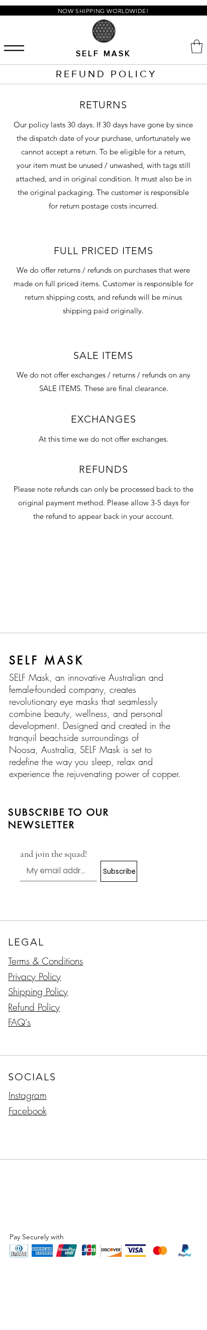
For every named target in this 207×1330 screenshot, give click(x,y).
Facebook (28, 1110)
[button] (196, 46)
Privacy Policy (34, 976)
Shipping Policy (38, 991)
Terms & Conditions (45, 961)
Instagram (28, 1095)
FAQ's (19, 1022)
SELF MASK (104, 53)
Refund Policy (34, 1007)
